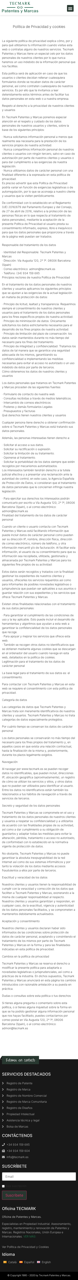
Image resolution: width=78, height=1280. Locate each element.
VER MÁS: (29, 1236)
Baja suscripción (15, 1186)
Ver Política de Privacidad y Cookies (25, 1247)
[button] (70, 8)
